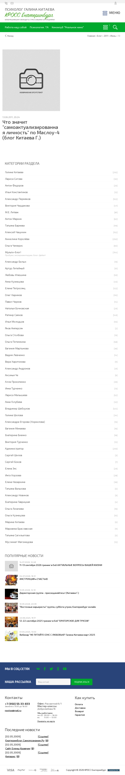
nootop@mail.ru (13, 710)
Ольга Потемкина (15, 341)
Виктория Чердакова (17, 205)
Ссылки (43, 736)
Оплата (79, 704)
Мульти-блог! (13, 252)
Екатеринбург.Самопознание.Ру (24, 740)
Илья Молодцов (14, 321)
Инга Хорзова (13, 475)
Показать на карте (46, 721)
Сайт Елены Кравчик (17, 748)
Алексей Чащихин (15, 232)
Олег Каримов (13, 294)
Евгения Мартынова (16, 348)
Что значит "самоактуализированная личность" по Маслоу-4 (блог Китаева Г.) (31, 129)
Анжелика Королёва (17, 238)
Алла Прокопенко (15, 381)
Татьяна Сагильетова (17, 535)
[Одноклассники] (58, 669)
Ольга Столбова (14, 335)
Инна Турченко (13, 388)
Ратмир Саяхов (14, 314)
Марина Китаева (14, 521)
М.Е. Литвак (12, 212)
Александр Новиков (17, 495)
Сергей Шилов (13, 455)
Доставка (80, 707)
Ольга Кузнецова (15, 515)
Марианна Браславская (18, 528)
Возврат (79, 711)
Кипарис (10, 756)
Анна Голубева (13, 401)
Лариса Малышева (16, 394)
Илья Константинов (16, 192)
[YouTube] (64, 669)
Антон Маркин (13, 218)
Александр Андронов (17, 368)
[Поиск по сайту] (115, 27)
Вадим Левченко (15, 354)
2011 (106, 36)
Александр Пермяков (17, 198)
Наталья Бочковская (17, 308)
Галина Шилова (14, 415)
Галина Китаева (14, 172)
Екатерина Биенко (16, 435)
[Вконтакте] (38, 669)
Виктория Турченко (16, 441)
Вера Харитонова (15, 361)
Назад (10, 36)
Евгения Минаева (15, 428)
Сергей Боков (13, 461)
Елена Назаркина (15, 481)
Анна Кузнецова (14, 281)
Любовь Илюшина (15, 274)
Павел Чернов (13, 301)
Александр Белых (15, 261)
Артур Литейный (14, 268)
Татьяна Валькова (15, 488)
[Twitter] (51, 669)
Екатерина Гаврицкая (17, 501)
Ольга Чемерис (14, 245)
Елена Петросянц (15, 288)
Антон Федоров (14, 185)
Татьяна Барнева (15, 225)
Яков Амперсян (14, 328)
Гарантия (80, 714)
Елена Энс (11, 468)
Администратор (14, 448)
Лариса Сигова (13, 178)
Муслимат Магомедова (19, 541)
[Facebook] (44, 669)
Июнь (113, 36)
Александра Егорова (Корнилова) (25, 421)
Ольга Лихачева (14, 508)
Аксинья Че (11, 375)
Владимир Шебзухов (17, 408)
